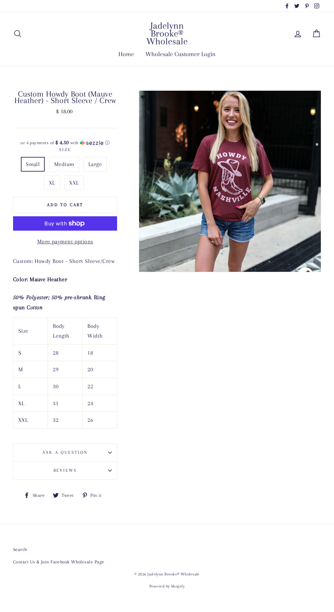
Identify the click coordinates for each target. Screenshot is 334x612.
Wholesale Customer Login (180, 54)
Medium (64, 164)
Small (33, 164)
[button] (65, 143)
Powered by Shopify (167, 586)
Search (20, 549)
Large (95, 164)
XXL (74, 182)
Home (126, 54)
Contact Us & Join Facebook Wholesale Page (58, 561)
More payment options (65, 241)
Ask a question (65, 452)
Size (65, 149)
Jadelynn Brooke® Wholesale (167, 33)
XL (52, 182)
